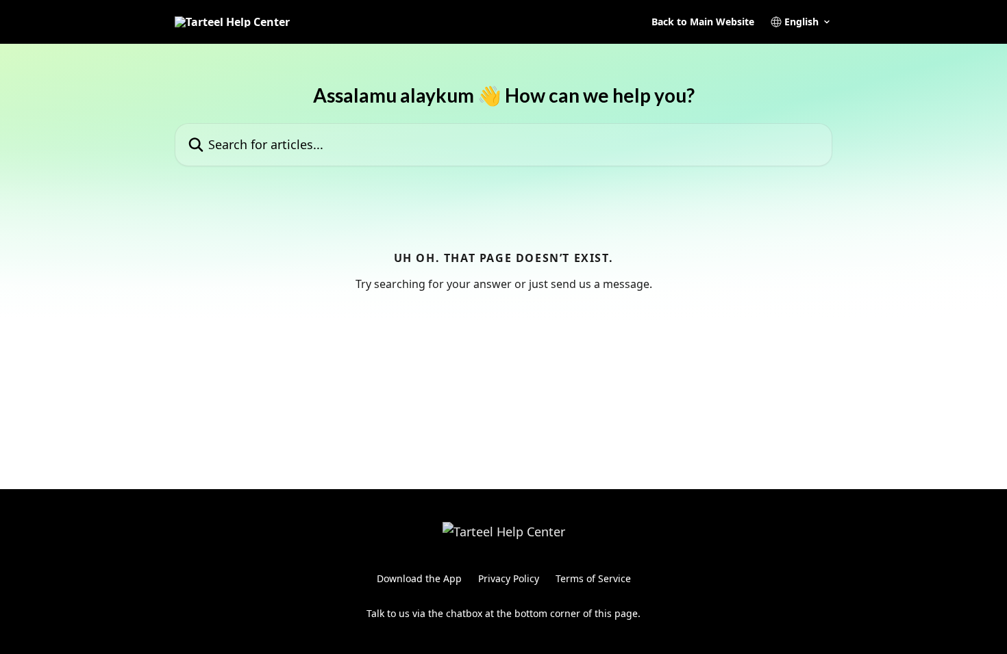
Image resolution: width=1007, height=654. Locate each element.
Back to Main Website (702, 22)
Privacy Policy (508, 578)
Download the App (419, 578)
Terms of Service (593, 578)
